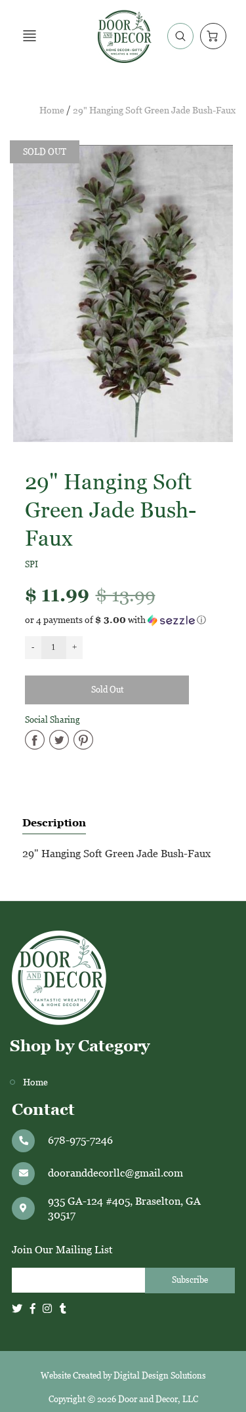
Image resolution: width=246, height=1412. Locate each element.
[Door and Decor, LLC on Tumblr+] (63, 1308)
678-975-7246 (80, 1140)
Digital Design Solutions (159, 1376)
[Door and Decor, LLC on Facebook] (32, 1308)
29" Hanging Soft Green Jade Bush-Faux (154, 110)
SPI (31, 564)
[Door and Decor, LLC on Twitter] (17, 1308)
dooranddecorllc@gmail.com (115, 1173)
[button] (123, 620)
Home (51, 110)
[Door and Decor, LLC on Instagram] (47, 1308)
